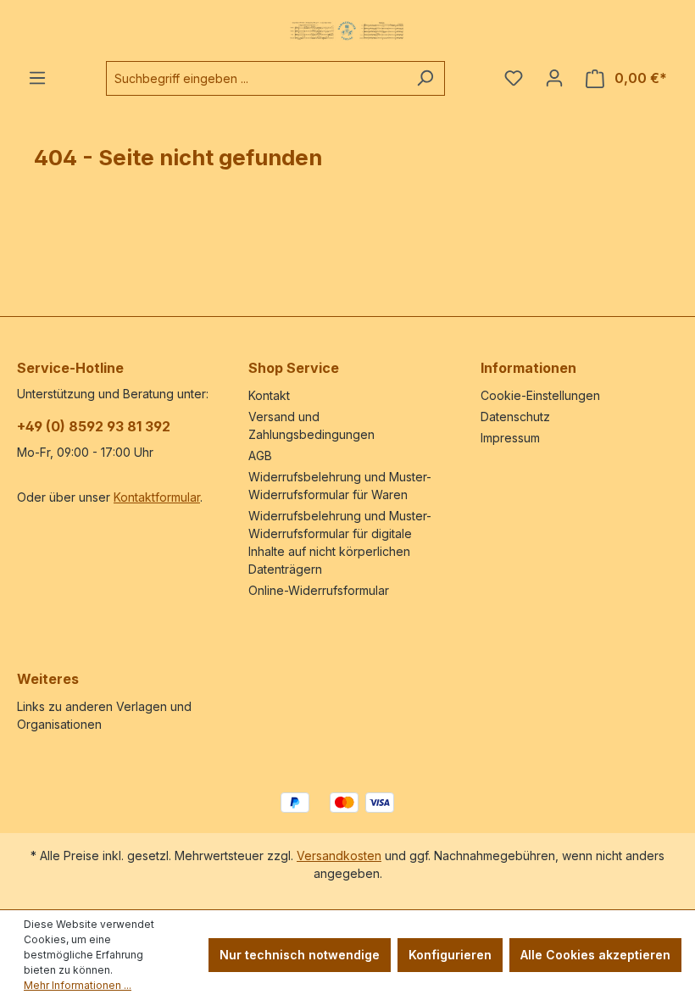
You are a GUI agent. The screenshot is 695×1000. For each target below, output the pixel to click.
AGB (260, 455)
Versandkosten (339, 855)
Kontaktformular (157, 497)
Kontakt (269, 395)
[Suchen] (425, 78)
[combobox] (256, 78)
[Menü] (37, 78)
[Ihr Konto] (554, 78)
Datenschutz (515, 416)
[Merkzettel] (513, 78)
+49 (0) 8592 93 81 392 (93, 426)
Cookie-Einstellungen (540, 395)
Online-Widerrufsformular (318, 590)
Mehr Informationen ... (77, 985)
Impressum (510, 438)
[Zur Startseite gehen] (347, 30)
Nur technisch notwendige (300, 954)
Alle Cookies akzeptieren (595, 954)
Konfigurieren (450, 954)
